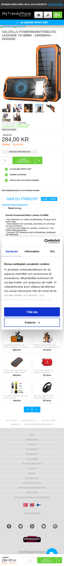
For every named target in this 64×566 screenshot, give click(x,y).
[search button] (48, 15)
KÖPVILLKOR (32, 492)
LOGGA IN (32, 444)
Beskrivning (14, 208)
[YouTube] (43, 526)
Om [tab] (52, 251)
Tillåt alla (32, 311)
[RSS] (32, 526)
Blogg (32, 473)
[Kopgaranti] (32, 541)
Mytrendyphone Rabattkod (32, 488)
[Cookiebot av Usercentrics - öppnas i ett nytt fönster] (45, 241)
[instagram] (55, 526)
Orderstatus (32, 454)
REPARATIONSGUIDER (32, 464)
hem (32, 435)
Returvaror (32, 449)
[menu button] (38, 15)
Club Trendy (32, 459)
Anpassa (30, 322)
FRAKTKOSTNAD (9, 129)
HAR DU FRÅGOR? (31, 198)
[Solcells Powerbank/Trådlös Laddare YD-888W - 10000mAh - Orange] (32, 102)
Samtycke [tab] (12, 251)
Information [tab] (32, 251)
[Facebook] (9, 526)
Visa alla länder (32, 513)
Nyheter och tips (32, 483)
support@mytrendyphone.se (39, 424)
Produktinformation (19, 152)
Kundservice (32, 439)
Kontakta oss (32, 478)
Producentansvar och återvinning (32, 497)
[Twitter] (20, 526)
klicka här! (56, 4)
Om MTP (32, 468)
